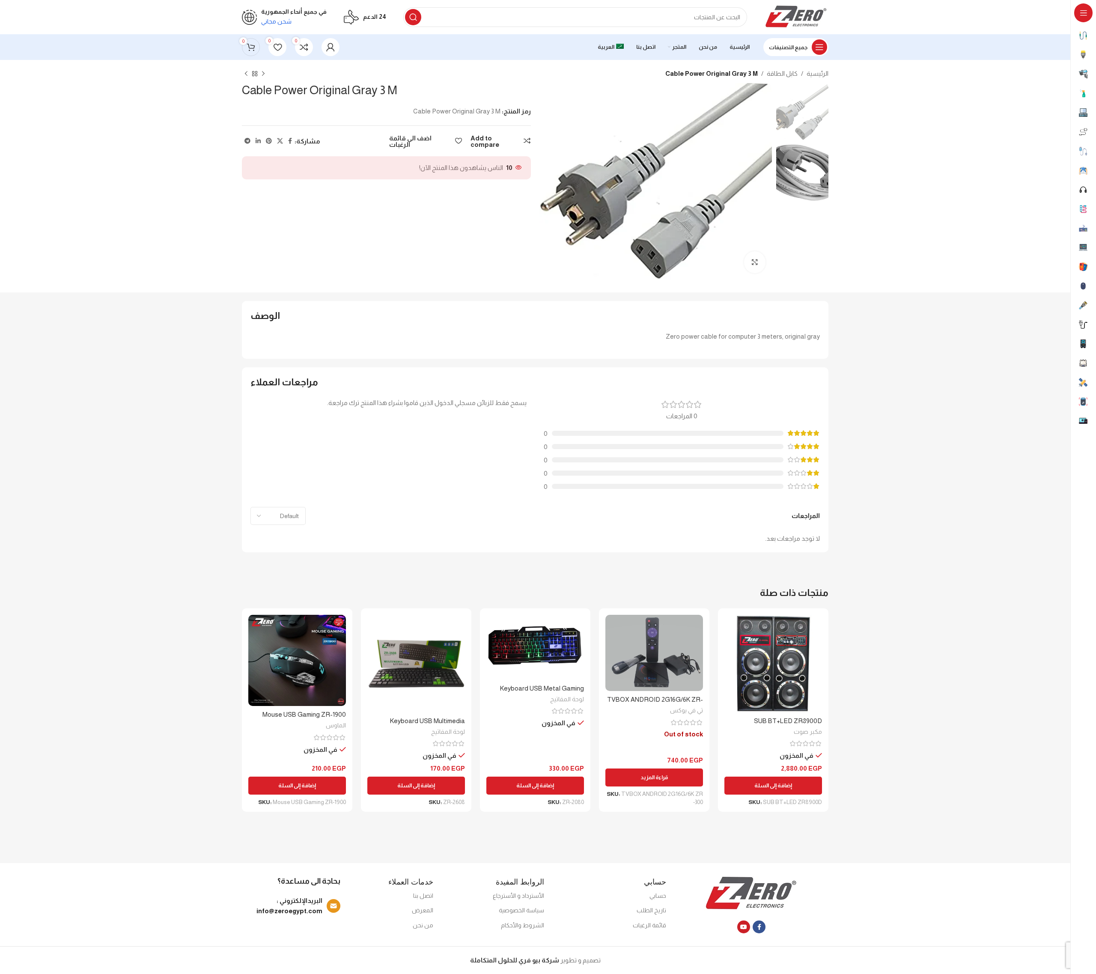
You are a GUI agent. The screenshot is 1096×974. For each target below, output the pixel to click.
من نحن (423, 925)
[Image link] (751, 893)
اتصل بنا (423, 895)
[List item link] (293, 906)
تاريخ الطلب (651, 910)
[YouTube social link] (743, 926)
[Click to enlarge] (754, 262)
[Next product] (246, 74)
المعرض (422, 910)
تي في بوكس (686, 710)
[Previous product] (263, 74)
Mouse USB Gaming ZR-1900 (304, 714)
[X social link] (280, 141)
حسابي (657, 895)
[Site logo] (796, 16)
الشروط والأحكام (522, 925)
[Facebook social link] (290, 141)
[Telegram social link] (247, 141)
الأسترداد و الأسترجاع (518, 895)
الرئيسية (817, 73)
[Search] (413, 17)
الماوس (336, 725)
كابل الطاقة (782, 73)
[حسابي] (330, 47)
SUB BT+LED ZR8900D (788, 720)
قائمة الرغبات (649, 925)
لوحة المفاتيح (567, 699)
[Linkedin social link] (258, 141)
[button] (773, 786)
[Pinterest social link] (268, 141)
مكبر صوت (808, 731)
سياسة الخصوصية (521, 910)
